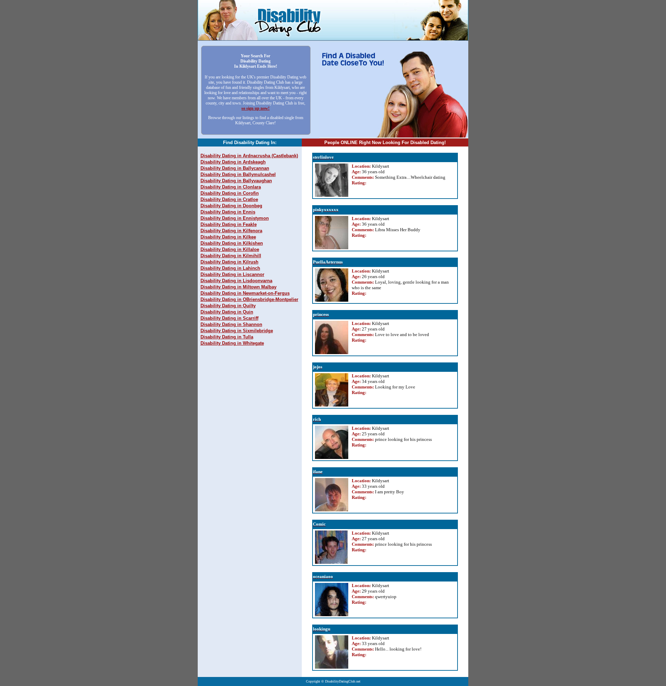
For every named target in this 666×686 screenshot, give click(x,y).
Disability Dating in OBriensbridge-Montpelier (249, 299)
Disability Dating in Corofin (229, 193)
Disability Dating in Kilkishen (231, 243)
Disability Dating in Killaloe (229, 249)
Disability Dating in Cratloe (229, 199)
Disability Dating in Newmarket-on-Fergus (245, 293)
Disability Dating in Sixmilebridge (236, 330)
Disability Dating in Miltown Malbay (238, 287)
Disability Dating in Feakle (228, 224)
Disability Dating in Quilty (228, 305)
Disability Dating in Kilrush (229, 262)
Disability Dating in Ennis (227, 212)
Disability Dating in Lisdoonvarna (236, 280)
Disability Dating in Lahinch (230, 268)
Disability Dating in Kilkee (228, 237)
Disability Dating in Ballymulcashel (238, 174)
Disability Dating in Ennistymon (234, 218)
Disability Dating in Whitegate (232, 343)
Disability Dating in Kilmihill (230, 255)
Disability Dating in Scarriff (229, 318)
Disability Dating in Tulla (226, 337)
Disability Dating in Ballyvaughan (236, 180)
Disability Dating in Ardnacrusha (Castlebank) (249, 155)
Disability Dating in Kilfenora (231, 230)
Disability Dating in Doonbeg (231, 205)
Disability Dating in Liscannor (232, 274)
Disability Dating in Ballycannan (234, 168)
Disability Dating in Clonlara (230, 187)
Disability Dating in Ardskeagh (233, 162)
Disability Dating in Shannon (231, 324)
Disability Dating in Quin (226, 312)
